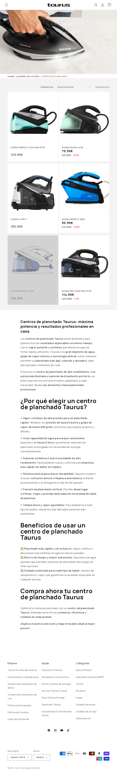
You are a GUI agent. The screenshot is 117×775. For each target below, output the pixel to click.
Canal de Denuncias (18, 719)
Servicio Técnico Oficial (54, 690)
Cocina (79, 683)
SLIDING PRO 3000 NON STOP (76, 291)
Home (11, 76)
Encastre (81, 690)
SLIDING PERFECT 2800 (73, 219)
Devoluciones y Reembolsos (23, 677)
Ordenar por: (47, 87)
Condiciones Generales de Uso (22, 696)
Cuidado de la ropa (86, 711)
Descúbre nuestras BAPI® (90, 677)
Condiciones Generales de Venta (22, 685)
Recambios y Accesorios (55, 677)
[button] (6, 5)
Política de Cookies (18, 712)
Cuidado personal (85, 704)
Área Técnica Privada (53, 697)
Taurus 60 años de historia (22, 670)
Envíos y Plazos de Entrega (56, 683)
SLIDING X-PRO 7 (19, 219)
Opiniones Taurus (51, 704)
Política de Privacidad (19, 705)
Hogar (79, 697)
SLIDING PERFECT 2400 (22, 291)
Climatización (83, 718)
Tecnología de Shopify (31, 768)
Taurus (18, 768)
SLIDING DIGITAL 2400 (72, 147)
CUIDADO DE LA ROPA (27, 76)
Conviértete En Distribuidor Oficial (57, 713)
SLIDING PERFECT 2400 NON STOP (28, 147)
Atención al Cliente (52, 670)
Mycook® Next (84, 670)
